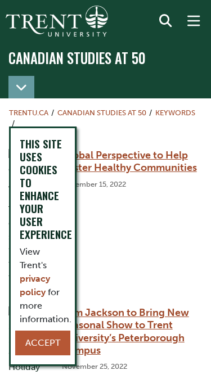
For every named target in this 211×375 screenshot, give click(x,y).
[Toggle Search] (165, 21)
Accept (42, 342)
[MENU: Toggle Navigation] (193, 21)
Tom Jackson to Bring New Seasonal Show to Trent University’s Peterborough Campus (125, 331)
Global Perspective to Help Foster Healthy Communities (129, 161)
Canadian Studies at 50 (77, 58)
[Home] (57, 21)
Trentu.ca (28, 113)
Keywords (175, 113)
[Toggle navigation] (21, 87)
